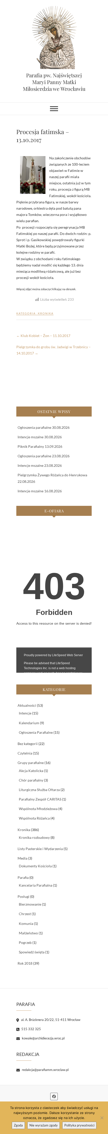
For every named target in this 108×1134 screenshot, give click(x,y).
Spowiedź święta (31, 952)
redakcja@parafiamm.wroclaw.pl (45, 1070)
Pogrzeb (25, 942)
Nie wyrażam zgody (43, 1125)
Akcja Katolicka (31, 771)
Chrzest (25, 914)
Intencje (25, 713)
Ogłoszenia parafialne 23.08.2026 (44, 456)
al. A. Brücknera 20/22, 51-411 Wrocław (50, 1020)
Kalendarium (29, 723)
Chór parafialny (31, 780)
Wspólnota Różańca (34, 818)
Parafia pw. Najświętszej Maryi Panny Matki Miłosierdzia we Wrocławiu (54, 82)
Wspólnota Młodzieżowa (38, 809)
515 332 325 (31, 1029)
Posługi (23, 896)
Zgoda (18, 1125)
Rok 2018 (25, 963)
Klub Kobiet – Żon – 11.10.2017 (43, 335)
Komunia (26, 923)
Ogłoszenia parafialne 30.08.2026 (44, 427)
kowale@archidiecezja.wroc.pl (43, 1038)
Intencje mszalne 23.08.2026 (40, 465)
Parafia (23, 877)
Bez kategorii (28, 743)
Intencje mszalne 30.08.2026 (40, 437)
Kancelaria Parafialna (35, 885)
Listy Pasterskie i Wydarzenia (40, 849)
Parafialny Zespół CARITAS (40, 799)
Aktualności (27, 705)
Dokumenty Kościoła (35, 866)
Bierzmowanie (30, 904)
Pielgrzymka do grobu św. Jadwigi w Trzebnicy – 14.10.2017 (53, 350)
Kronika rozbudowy (34, 837)
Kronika (45, 313)
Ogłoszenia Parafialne (36, 732)
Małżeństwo (28, 933)
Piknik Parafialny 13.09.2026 (40, 446)
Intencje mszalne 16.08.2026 (40, 491)
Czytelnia (25, 753)
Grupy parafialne (31, 763)
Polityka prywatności (79, 1125)
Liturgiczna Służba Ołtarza (39, 790)
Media (22, 858)
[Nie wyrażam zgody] (101, 1117)
